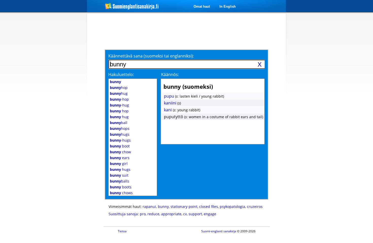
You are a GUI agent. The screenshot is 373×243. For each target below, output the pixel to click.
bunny (163, 206)
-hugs (120, 140)
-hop (119, 99)
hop (119, 87)
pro (143, 213)
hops (119, 128)
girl (119, 163)
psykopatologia (232, 206)
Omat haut (202, 6)
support (195, 213)
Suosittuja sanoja (123, 213)
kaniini (170, 103)
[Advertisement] (60, 96)
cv (185, 213)
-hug (119, 105)
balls (119, 181)
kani (168, 110)
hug (119, 93)
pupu (169, 96)
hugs (119, 134)
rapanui (149, 206)
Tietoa (122, 231)
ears (119, 157)
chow (120, 151)
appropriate (171, 213)
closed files (208, 206)
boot (120, 146)
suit (119, 175)
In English (227, 6)
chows (121, 192)
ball (118, 122)
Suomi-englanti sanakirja (218, 231)
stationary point (184, 206)
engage (210, 213)
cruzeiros (255, 206)
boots (120, 187)
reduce (153, 213)
